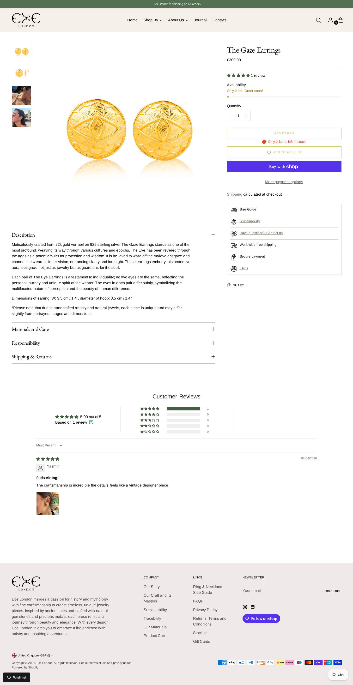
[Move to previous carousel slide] (326, 546)
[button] (239, 75)
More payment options (284, 182)
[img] (47, 459)
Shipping (235, 194)
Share (238, 285)
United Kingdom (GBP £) (34, 655)
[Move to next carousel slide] (337, 546)
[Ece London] (26, 20)
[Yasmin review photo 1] (47, 503)
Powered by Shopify (25, 667)
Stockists (201, 633)
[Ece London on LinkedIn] (253, 608)
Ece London (45, 663)
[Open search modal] (318, 20)
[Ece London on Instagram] (245, 608)
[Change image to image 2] (21, 73)
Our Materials (155, 627)
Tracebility (152, 618)
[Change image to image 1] (21, 51)
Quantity (234, 106)
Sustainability (250, 221)
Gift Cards (201, 641)
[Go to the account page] (328, 20)
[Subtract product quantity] (231, 116)
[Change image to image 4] (21, 117)
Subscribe (332, 591)
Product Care (155, 636)
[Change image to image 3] (21, 95)
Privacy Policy (205, 610)
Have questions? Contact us (261, 233)
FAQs (244, 268)
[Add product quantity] (246, 116)
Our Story (152, 587)
